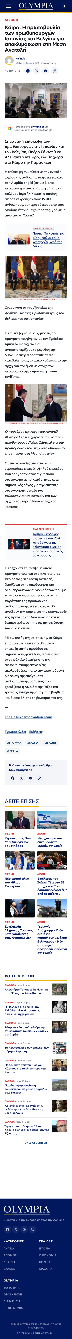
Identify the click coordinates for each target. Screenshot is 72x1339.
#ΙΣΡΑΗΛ (12, 751)
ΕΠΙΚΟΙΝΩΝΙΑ (13, 1308)
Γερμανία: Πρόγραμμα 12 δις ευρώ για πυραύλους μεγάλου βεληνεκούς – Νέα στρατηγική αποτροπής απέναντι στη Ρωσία (52, 940)
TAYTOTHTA (12, 1287)
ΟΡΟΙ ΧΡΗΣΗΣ (13, 1294)
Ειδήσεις (36, 732)
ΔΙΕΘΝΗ (11, 20)
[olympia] (36, 6)
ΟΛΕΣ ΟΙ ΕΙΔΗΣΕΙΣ (36, 1142)
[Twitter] (36, 70)
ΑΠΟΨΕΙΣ (10, 1255)
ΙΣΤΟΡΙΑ (44, 1248)
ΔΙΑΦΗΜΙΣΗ (12, 1301)
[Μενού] (8, 6)
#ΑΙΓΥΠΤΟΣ (14, 743)
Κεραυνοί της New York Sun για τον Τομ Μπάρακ (18, 842)
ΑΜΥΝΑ (9, 1248)
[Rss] (32, 1229)
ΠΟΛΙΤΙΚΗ (45, 1262)
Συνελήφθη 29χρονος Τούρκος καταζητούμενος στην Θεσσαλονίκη (19, 932)
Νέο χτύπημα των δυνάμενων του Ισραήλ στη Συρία (50, 842)
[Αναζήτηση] (63, 6)
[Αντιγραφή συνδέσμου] (54, 70)
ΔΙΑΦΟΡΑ (45, 1269)
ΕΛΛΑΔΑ (9, 1269)
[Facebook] (28, 70)
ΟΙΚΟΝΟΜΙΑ (47, 1255)
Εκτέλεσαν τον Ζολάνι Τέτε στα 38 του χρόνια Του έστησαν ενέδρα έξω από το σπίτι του (52, 886)
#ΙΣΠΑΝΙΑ (51, 743)
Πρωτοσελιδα (15, 732)
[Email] (24, 1229)
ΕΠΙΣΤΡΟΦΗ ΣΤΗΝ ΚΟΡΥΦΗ (36, 1333)
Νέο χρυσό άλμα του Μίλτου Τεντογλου (17, 882)
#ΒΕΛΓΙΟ (32, 743)
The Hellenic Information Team (28, 717)
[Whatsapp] (45, 70)
